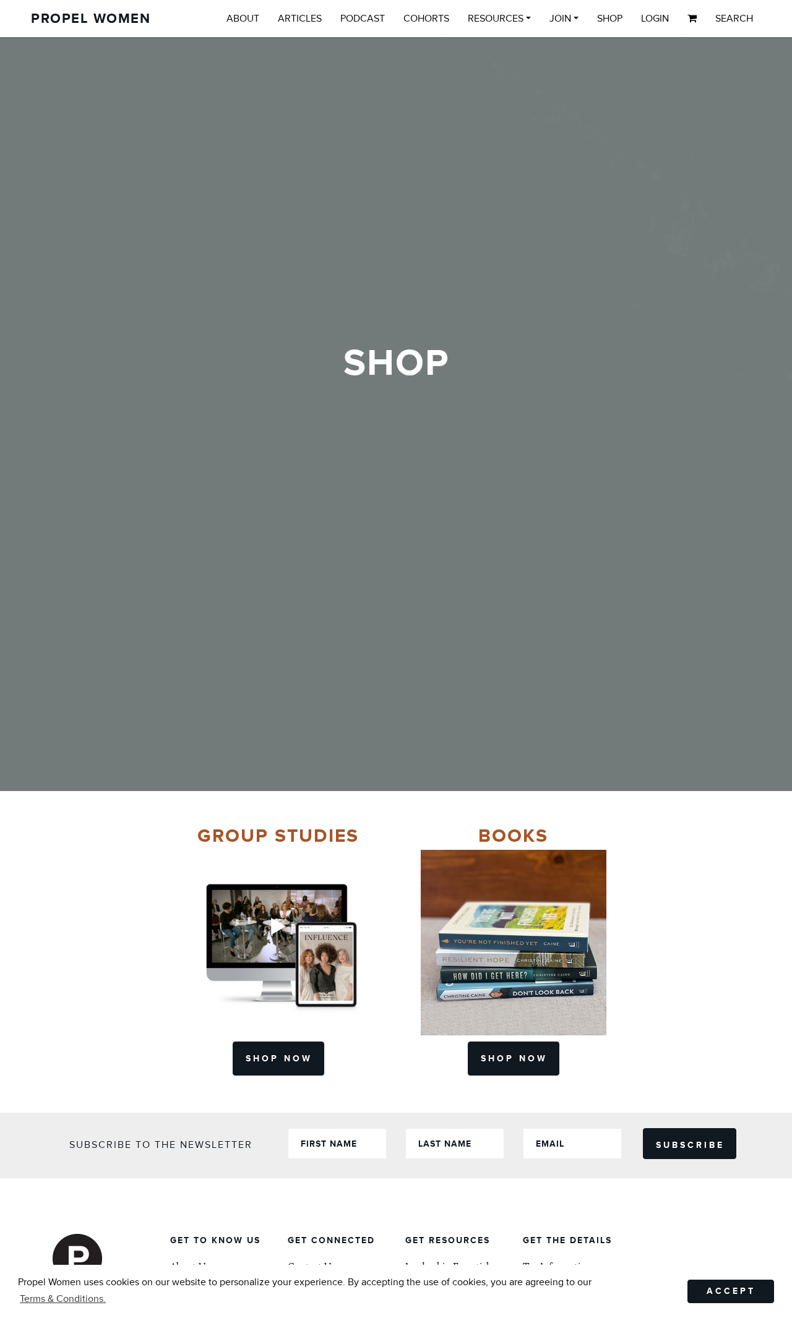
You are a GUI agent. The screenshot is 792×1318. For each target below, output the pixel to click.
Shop (609, 18)
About (242, 18)
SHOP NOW (279, 1058)
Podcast (362, 18)
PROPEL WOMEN (90, 19)
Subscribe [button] (690, 1145)
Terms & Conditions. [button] (63, 1299)
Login (655, 18)
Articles (300, 18)
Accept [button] (731, 1291)
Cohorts (426, 18)
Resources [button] (495, 18)
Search (734, 18)
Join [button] (560, 18)
